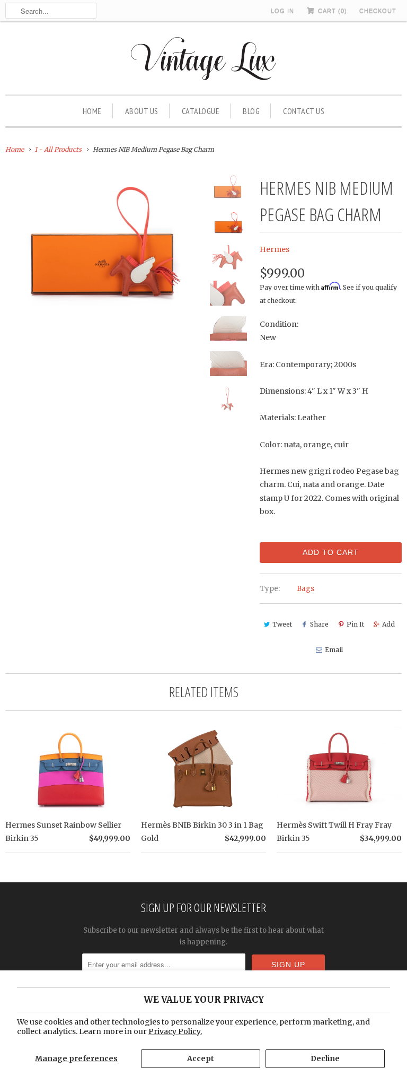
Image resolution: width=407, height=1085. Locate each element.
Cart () (331, 10)
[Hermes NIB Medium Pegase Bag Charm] (102, 240)
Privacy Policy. (175, 1031)
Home (92, 111)
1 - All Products (58, 149)
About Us (141, 111)
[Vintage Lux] (204, 60)
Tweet (282, 624)
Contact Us (303, 111)
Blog (251, 111)
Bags (305, 588)
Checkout (377, 10)
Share (319, 624)
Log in (282, 10)
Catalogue (201, 111)
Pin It (355, 624)
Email (334, 650)
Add (388, 624)
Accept (200, 1058)
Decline (325, 1058)
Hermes (274, 249)
